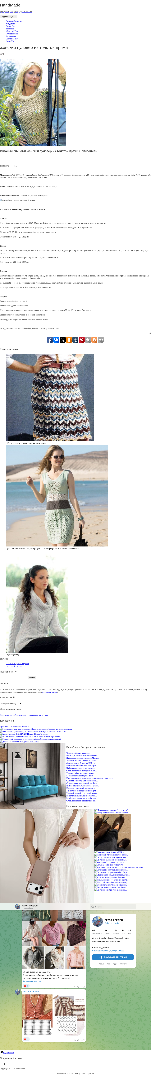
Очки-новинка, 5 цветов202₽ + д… (81, 763)
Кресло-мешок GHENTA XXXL (56, 731)
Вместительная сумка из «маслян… (81, 796)
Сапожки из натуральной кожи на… (82, 781)
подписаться (8, 1052)
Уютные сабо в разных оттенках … (81, 773)
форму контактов (49, 692)
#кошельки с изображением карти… (82, 791)
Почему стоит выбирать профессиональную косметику (24, 715)
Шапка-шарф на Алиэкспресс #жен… (82, 786)
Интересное (11, 36)
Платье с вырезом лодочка (17, 663)
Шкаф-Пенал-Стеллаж (38, 734)
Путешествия (12, 34)
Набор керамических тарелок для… (81, 768)
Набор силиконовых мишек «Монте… (82, 758)
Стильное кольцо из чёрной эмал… (81, 771)
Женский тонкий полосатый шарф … (82, 793)
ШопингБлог (12, 39)
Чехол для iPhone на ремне (78, 753)
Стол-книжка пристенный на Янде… (82, 783)
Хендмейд (10, 24)
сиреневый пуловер (14, 666)
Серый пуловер (12, 654)
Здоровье (10, 29)
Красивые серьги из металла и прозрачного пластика (89, 778)
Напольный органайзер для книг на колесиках (51, 729)
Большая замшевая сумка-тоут (79, 776)
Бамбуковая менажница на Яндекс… (82, 798)
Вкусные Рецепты (14, 21)
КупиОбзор (11, 41)
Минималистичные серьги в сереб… (82, 766)
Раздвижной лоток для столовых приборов (41, 736)
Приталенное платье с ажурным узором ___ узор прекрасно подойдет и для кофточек (42, 548)
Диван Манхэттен (31, 741)
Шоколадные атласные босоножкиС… (82, 755)
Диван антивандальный (50, 739)
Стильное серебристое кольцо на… (81, 801)
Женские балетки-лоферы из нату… (81, 760)
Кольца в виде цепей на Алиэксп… (81, 788)
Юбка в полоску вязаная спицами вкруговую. (26, 443)
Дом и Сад (10, 26)
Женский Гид (12, 31)
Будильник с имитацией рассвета (14, 726)
